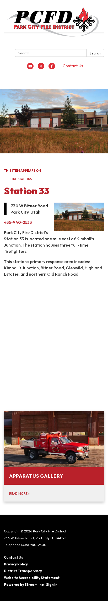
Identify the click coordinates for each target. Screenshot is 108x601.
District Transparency (23, 571)
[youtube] (30, 67)
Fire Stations (21, 179)
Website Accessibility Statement (32, 578)
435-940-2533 (18, 222)
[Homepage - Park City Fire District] (54, 25)
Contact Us (73, 65)
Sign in (51, 584)
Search (95, 53)
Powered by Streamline (24, 584)
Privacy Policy (16, 564)
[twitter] (41, 67)
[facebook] (51, 67)
